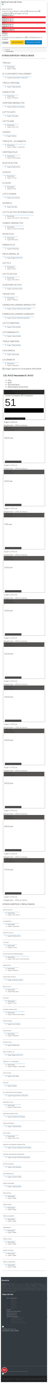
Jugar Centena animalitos (16, 107)
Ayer (10, 382)
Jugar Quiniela (12, 207)
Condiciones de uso (17, 1321)
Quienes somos (11, 1315)
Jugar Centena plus (13, 158)
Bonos (13, 1308)
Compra (13, 1302)
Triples (23, 11)
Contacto (14, 1306)
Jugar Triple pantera (14, 345)
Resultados (7, 9)
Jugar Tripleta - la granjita (16, 147)
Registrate (17, 42)
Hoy (9, 380)
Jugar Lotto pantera (14, 327)
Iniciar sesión (33, 42)
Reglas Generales (16, 1319)
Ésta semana (13, 385)
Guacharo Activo (20, 13)
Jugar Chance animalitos (15, 229)
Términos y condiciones (18, 1323)
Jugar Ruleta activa (13, 167)
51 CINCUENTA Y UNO (15, 418)
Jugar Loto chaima (13, 198)
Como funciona (11, 1313)
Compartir (16, 395)
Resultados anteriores (18, 387)
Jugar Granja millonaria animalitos (19, 309)
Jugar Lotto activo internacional (18, 218)
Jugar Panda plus (13, 249)
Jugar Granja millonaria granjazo (18, 318)
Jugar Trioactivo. (12, 300)
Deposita (14, 1301)
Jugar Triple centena (14, 87)
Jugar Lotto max (12, 127)
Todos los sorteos (10, 11)
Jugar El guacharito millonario (17, 78)
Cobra (13, 1304)
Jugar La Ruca (10, 422)
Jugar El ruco (11, 189)
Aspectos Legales (12, 1316)
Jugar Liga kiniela (13, 354)
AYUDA (5, 43)
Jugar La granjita (13, 365)
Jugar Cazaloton (12, 98)
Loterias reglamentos (18, 1317)
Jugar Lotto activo (13, 279)
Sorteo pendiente (13, 462)
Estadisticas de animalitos (14, 37)
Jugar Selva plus (12, 239)
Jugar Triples (11, 68)
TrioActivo (33, 11)
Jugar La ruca (11, 178)
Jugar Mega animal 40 (15, 258)
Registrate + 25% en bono (15, 425)
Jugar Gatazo (11, 136)
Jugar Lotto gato (13, 116)
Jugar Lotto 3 (11, 269)
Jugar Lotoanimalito (14, 336)
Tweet (8, 395)
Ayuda (8, 1309)
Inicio (8, 49)
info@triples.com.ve (8, 1329)
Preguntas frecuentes (13, 1311)
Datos (5, 35)
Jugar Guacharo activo (15, 289)
